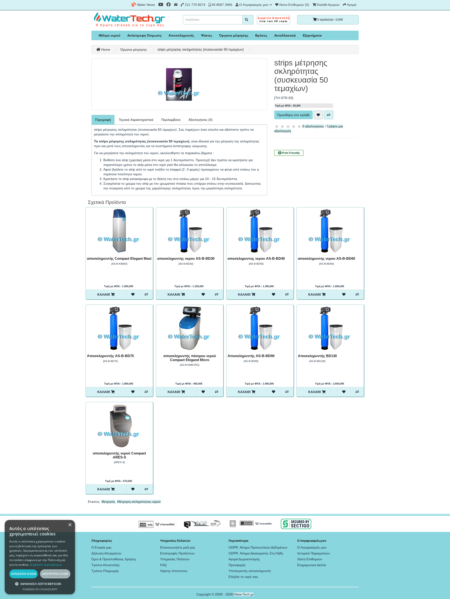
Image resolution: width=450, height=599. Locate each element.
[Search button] (247, 19)
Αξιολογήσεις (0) (200, 120)
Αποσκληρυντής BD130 (317, 356)
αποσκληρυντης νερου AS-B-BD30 (185, 258)
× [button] (69, 525)
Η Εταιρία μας (101, 547)
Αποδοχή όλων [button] (23, 574)
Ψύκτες (206, 35)
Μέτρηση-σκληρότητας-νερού (139, 502)
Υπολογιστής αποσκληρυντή (250, 571)
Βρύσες (261, 35)
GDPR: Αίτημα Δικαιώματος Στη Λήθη (256, 553)
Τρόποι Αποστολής (105, 565)
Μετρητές (108, 502)
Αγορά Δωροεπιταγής (244, 559)
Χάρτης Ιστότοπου (174, 571)
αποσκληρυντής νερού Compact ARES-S (119, 455)
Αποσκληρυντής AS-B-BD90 (251, 356)
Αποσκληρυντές (181, 35)
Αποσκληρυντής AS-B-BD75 (110, 356)
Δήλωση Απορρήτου (106, 553)
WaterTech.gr (244, 594)
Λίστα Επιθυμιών (309, 559)
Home (105, 49)
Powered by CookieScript (39, 589)
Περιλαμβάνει (170, 120)
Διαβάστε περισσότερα (45, 565)
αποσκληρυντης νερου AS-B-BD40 (256, 258)
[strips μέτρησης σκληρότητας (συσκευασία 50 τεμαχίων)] (179, 84)
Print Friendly (290, 153)
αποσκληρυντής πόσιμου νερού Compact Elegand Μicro (189, 358)
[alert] (40, 557)
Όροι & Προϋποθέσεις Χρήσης (113, 559)
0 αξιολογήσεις (313, 126)
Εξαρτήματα (312, 35)
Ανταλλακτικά (285, 35)
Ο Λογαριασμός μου (311, 547)
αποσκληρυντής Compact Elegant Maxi (119, 258)
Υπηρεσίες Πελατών (174, 559)
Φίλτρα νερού (109, 35)
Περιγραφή (103, 120)
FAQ (163, 565)
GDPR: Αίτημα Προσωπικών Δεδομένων (258, 547)
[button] (39, 583)
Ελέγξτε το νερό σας (243, 577)
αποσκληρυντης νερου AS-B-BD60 (326, 258)
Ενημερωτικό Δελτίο (311, 565)
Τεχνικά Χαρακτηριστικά (136, 120)
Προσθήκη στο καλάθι (293, 115)
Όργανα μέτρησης (233, 35)
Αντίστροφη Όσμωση (144, 35)
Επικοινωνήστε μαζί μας (177, 547)
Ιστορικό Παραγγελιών (313, 553)
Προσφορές (237, 565)
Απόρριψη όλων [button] (55, 574)
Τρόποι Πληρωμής (105, 571)
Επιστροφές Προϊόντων (177, 553)
